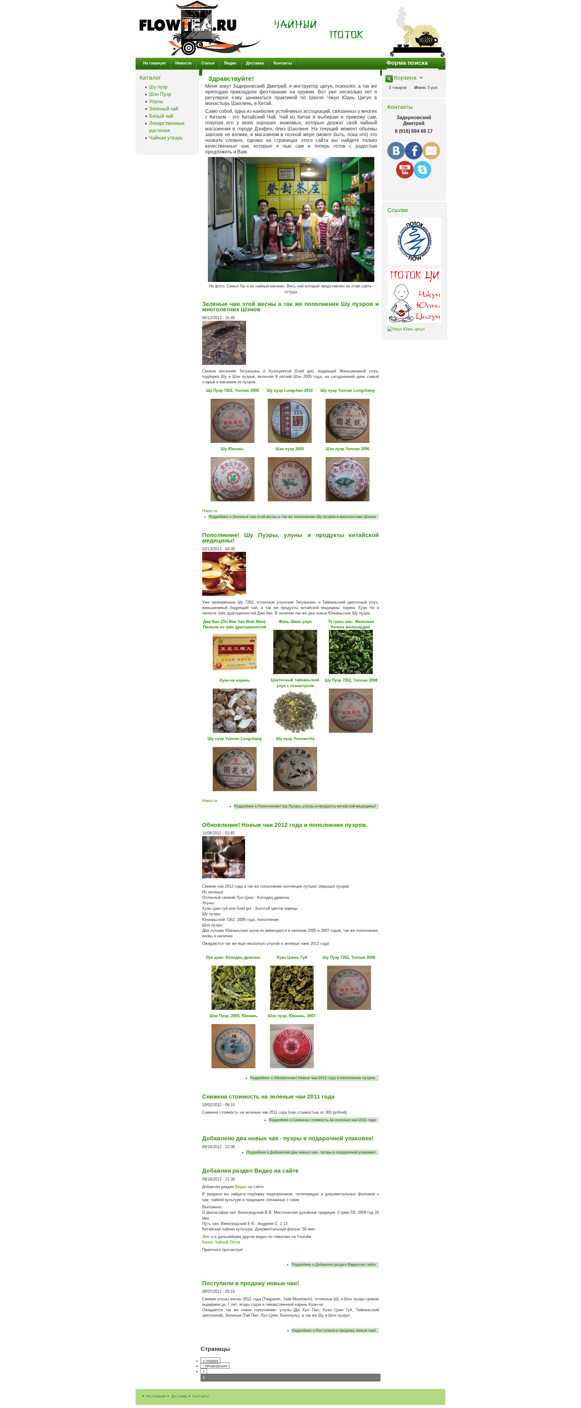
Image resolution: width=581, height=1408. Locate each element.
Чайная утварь (165, 137)
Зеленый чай (163, 108)
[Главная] (200, 55)
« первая (210, 1361)
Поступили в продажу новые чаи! (250, 1283)
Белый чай (161, 116)
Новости (183, 63)
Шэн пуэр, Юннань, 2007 (292, 1015)
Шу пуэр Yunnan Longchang (347, 390)
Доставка (255, 63)
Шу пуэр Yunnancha (295, 738)
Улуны (156, 101)
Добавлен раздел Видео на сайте (250, 1170)
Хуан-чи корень (234, 680)
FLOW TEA (319, 29)
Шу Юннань (232, 449)
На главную (154, 63)
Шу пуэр (158, 87)
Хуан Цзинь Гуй (292, 957)
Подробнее (292, 517)
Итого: (420, 87)
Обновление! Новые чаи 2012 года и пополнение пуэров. (284, 825)
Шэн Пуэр (160, 94)
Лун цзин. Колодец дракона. (233, 957)
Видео (230, 63)
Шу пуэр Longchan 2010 (290, 390)
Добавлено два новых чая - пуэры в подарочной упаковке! (287, 1138)
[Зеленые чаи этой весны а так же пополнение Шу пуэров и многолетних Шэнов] (224, 363)
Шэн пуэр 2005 (289, 449)
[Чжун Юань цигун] (406, 329)
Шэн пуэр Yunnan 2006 (347, 449)
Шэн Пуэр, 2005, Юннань (233, 1015)
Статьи (208, 63)
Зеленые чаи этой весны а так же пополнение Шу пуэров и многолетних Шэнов (290, 307)
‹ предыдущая (215, 1366)
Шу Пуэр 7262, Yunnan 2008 (232, 390)
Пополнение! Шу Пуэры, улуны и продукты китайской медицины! (290, 538)
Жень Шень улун (295, 621)
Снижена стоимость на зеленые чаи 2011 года (268, 1096)
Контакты (283, 63)
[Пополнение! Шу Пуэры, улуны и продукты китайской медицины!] (224, 594)
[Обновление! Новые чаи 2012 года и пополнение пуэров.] (224, 879)
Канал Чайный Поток (221, 1242)
